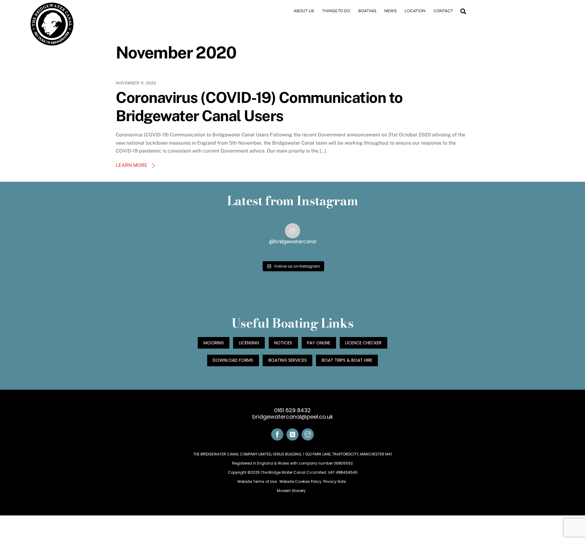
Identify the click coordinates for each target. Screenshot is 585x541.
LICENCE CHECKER (363, 343)
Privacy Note (334, 481)
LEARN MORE (131, 165)
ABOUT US (304, 10)
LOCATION (415, 10)
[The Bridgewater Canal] (52, 44)
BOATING (367, 10)
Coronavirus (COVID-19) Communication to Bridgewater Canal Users (259, 107)
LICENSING (249, 343)
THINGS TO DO (336, 10)
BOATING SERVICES (287, 360)
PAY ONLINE (318, 343)
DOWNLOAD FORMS (233, 360)
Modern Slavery (292, 490)
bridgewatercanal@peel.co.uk (292, 417)
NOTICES (283, 343)
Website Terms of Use (257, 481)
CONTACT (443, 10)
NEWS (390, 10)
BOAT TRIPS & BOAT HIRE (347, 360)
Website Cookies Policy (300, 481)
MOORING (214, 343)
